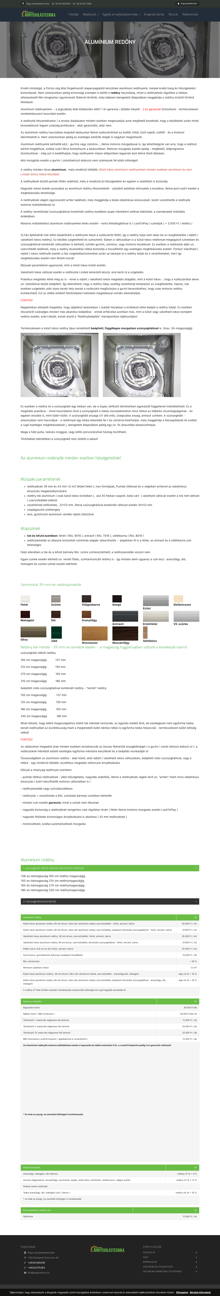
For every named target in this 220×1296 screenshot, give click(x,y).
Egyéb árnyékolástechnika (120, 14)
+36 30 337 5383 (83, 3)
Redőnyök (89, 14)
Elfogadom (182, 1292)
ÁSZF (145, 1257)
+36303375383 (36, 1267)
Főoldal (74, 14)
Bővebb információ (200, 1292)
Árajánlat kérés (154, 14)
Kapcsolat (149, 1252)
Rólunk (173, 14)
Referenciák (190, 14)
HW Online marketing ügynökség (162, 1271)
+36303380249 (36, 1262)
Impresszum (150, 1262)
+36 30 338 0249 (62, 3)
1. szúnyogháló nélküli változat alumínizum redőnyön (53, 868)
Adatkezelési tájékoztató (158, 1266)
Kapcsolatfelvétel (189, 3)
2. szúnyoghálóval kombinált (39, 901)
